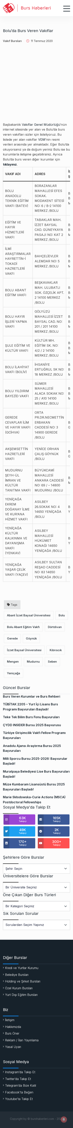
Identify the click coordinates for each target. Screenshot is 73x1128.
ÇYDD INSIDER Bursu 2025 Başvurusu (32, 725)
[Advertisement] (36, 85)
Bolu (62, 615)
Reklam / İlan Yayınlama (22, 1040)
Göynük (31, 638)
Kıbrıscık (56, 650)
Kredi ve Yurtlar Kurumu (21, 968)
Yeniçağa (13, 673)
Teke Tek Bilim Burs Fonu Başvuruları (31, 717)
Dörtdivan (55, 627)
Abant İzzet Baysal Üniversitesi (28, 615)
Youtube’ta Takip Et (19, 1099)
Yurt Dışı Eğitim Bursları (21, 995)
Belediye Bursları (16, 975)
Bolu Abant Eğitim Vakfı (23, 627)
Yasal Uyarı (13, 1047)
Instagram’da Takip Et (20, 1072)
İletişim (9, 1020)
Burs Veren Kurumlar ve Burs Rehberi (31, 696)
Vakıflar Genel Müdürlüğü (41, 124)
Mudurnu (33, 661)
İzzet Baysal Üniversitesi (24, 650)
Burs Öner (12, 1033)
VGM (41, 139)
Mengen (13, 661)
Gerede (12, 638)
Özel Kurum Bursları (19, 988)
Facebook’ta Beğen (19, 1092)
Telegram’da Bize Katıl (20, 1085)
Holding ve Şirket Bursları (22, 981)
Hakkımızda (13, 1027)
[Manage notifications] (64, 1119)
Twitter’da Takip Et (18, 1079)
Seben (52, 661)
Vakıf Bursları (12, 41)
